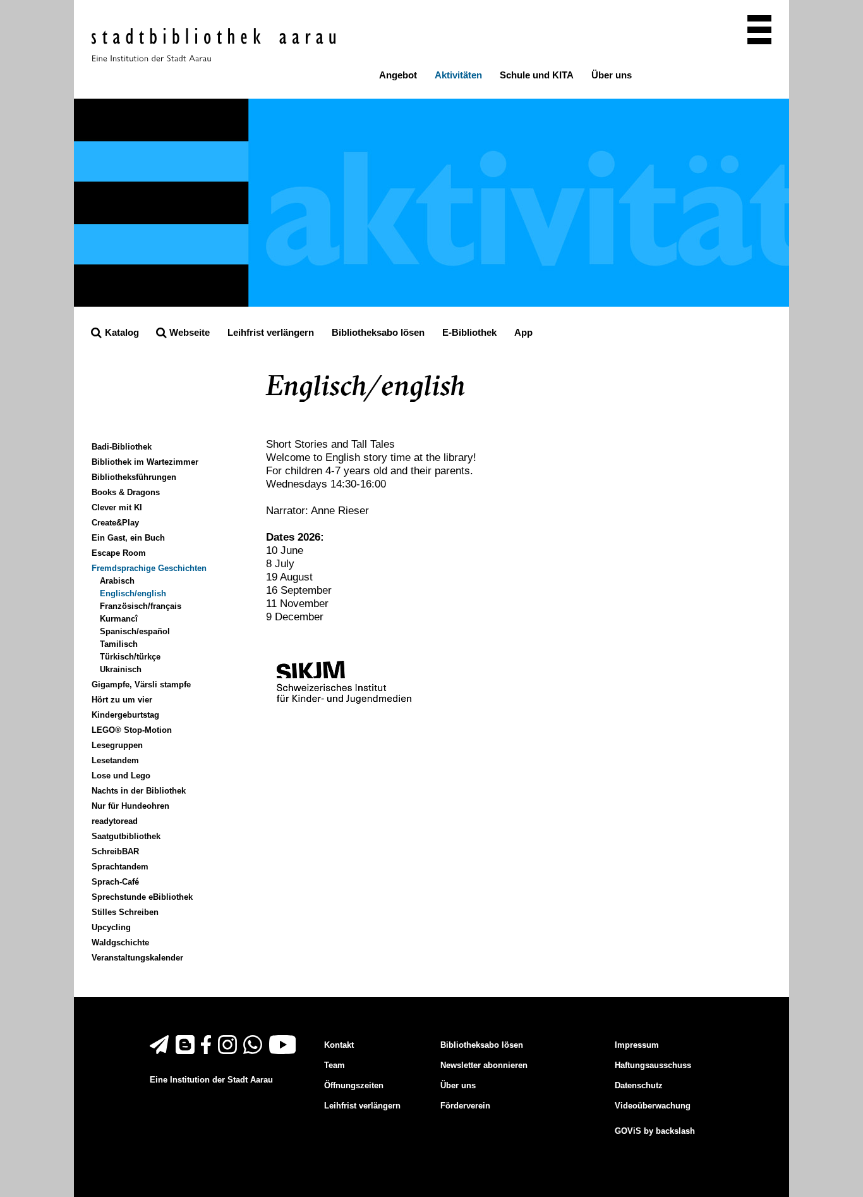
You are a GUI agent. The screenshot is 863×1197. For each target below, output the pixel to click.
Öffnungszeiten (353, 1085)
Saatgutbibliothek (126, 836)
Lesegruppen (117, 745)
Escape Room (119, 553)
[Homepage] (213, 44)
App (523, 332)
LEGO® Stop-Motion (132, 730)
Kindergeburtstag (125, 715)
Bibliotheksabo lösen (378, 332)
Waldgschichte (120, 942)
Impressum (637, 1045)
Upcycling (111, 927)
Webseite (183, 337)
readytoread (115, 821)
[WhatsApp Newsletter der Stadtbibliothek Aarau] (255, 1051)
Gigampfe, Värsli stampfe (141, 684)
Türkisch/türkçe (130, 656)
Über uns (611, 75)
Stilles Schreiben (125, 912)
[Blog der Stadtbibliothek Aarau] (187, 1051)
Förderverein (465, 1105)
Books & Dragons (126, 492)
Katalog (120, 332)
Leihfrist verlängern (270, 332)
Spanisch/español (135, 631)
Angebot (398, 75)
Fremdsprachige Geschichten (149, 568)
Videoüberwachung (653, 1105)
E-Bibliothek (469, 332)
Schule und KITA (537, 75)
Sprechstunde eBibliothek (142, 897)
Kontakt (339, 1045)
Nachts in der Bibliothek (139, 790)
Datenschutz (639, 1085)
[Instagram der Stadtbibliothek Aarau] (229, 1051)
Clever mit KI (117, 507)
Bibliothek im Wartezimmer (145, 462)
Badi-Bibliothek (122, 446)
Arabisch (117, 581)
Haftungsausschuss (653, 1065)
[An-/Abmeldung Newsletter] (161, 1051)
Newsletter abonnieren (484, 1065)
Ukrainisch (121, 669)
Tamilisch (119, 644)
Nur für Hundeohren (130, 806)
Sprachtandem (120, 866)
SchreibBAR (115, 851)
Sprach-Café (115, 882)
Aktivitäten (458, 75)
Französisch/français (140, 606)
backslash (675, 1131)
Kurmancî (119, 618)
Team (334, 1065)
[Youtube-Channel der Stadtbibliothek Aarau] (284, 1051)
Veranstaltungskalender (137, 957)
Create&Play (115, 522)
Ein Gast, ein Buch (128, 538)
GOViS (628, 1131)
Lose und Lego (121, 775)
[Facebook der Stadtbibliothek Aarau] (208, 1051)
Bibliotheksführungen (134, 477)
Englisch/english (133, 593)
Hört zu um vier (122, 699)
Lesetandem (115, 760)
